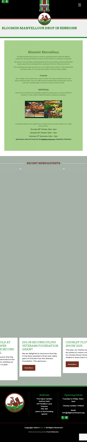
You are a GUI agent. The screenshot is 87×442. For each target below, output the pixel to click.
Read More (10, 368)
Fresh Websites (53, 432)
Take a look (21, 179)
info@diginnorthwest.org (73, 413)
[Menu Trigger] (79, 5)
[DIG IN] (44, 25)
